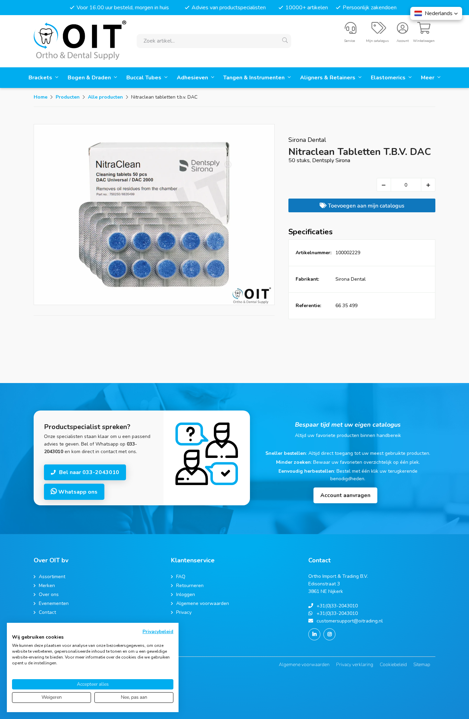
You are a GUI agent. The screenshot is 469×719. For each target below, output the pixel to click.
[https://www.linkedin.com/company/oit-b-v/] (314, 634)
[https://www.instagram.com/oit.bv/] (329, 634)
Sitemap (421, 664)
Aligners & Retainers (328, 77)
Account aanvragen (345, 495)
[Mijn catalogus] (378, 31)
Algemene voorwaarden (304, 664)
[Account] (402, 31)
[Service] (350, 31)
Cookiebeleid (393, 664)
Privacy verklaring (354, 664)
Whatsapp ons (77, 492)
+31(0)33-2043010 (337, 606)
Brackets (41, 77)
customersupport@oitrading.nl (350, 621)
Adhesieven (193, 77)
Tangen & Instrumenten (254, 77)
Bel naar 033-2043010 (89, 472)
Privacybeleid (157, 631)
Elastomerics (389, 77)
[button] (436, 13)
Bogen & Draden (90, 77)
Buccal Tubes (144, 77)
